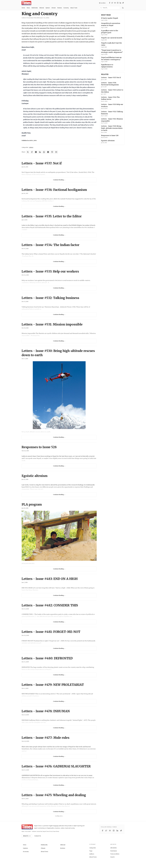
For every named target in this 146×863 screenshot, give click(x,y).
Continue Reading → (59, 180)
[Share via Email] (56, 152)
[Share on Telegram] (48, 152)
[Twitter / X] (112, 3)
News (28, 8)
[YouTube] (115, 3)
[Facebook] (109, 3)
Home (23, 8)
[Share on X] (27, 152)
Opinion (48, 8)
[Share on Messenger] (36, 152)
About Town (73, 8)
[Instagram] (117, 3)
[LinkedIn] (120, 3)
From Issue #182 (38, 18)
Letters (31, 147)
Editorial (41, 8)
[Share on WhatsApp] (44, 152)
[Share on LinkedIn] (40, 152)
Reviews (59, 8)
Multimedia (35, 8)
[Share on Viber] (52, 152)
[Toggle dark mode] (122, 7)
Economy (66, 8)
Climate (53, 8)
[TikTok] (123, 3)
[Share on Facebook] (32, 152)
